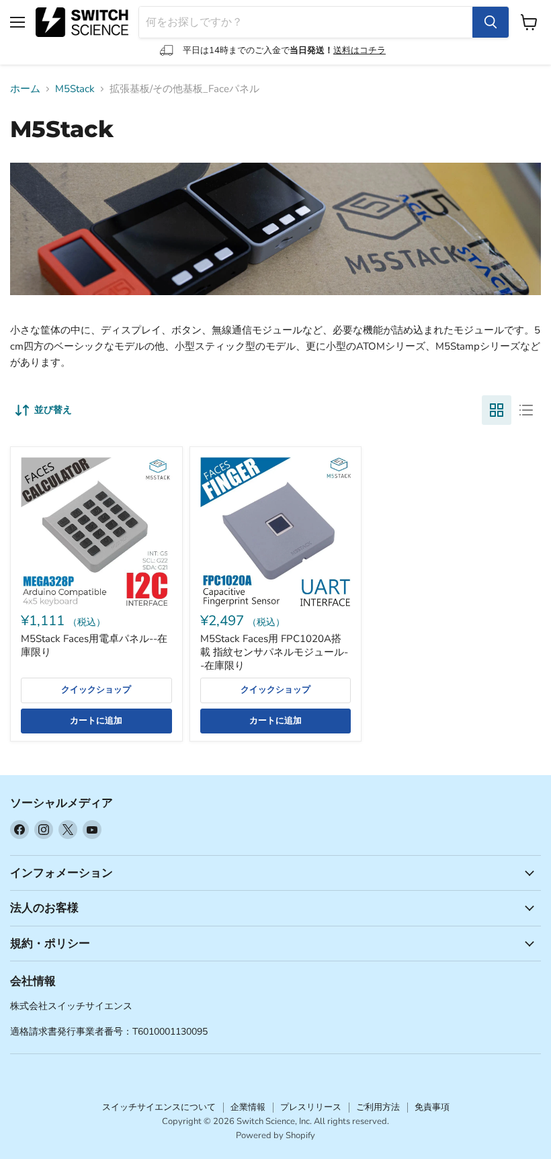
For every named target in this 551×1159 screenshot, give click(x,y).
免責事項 (432, 1107)
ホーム (25, 89)
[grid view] (496, 410)
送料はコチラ (359, 50)
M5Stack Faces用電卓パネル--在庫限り (94, 645)
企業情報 (247, 1107)
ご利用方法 (378, 1107)
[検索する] (490, 22)
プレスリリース (310, 1107)
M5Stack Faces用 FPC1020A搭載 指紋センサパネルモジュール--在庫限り (274, 652)
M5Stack (75, 89)
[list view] (526, 410)
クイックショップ (96, 690)
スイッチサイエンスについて (159, 1107)
